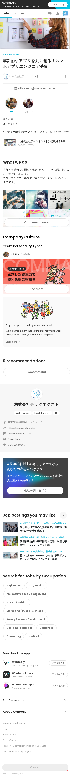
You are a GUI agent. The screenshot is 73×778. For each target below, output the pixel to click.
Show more (63, 131)
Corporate (47, 628)
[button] (36, 653)
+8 (56, 413)
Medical (33, 636)
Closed (35, 767)
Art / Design (36, 585)
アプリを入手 (58, 662)
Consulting (13, 636)
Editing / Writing (16, 602)
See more (37, 289)
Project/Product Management (26, 594)
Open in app (58, 4)
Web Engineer (22, 413)
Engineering (14, 585)
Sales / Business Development (25, 619)
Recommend (36, 372)
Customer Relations (19, 628)
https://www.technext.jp (21, 427)
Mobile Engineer (42, 413)
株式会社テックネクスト (36, 404)
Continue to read (36, 222)
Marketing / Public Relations (24, 611)
